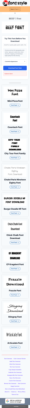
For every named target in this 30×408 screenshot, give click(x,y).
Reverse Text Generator (10, 383)
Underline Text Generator (15, 372)
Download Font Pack (15, 68)
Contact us (13, 391)
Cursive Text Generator (15, 380)
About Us (7, 391)
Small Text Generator (15, 361)
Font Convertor (22, 383)
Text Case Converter (15, 367)
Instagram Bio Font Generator (15, 375)
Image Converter (15, 386)
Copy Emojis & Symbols (15, 369)
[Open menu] (15, 13)
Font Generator (8, 358)
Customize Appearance (11, 61)
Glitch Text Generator (15, 364)
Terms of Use (15, 394)
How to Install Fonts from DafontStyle (15, 389)
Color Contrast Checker (20, 358)
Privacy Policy (21, 391)
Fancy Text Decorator (15, 378)
